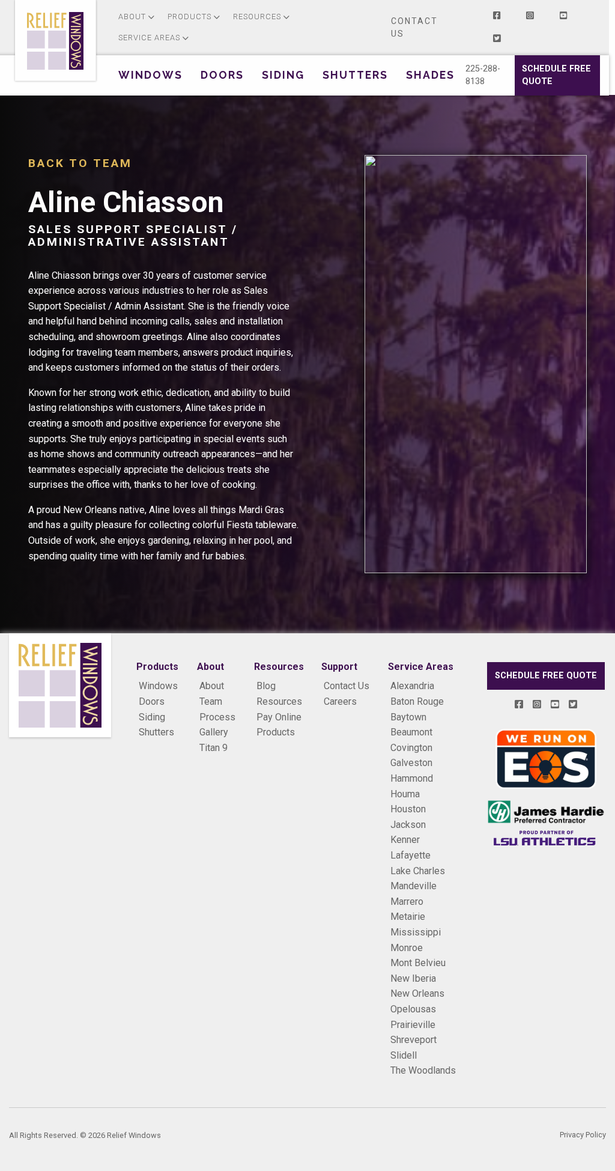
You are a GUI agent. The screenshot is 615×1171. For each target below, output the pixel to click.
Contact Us (414, 27)
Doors (152, 701)
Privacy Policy (583, 1134)
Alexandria (412, 686)
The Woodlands (423, 1070)
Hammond (411, 778)
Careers (340, 701)
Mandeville (413, 886)
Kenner (405, 839)
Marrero (406, 901)
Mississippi (415, 932)
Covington (411, 747)
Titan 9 (213, 747)
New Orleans (417, 993)
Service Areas (420, 667)
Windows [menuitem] (150, 74)
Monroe (406, 948)
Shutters (156, 732)
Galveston (411, 762)
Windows (158, 686)
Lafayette (410, 855)
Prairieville (412, 1024)
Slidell (403, 1055)
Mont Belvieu (418, 963)
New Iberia (413, 978)
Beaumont (411, 732)
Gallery (213, 732)
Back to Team (80, 163)
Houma (405, 794)
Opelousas (413, 1009)
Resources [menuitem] (257, 16)
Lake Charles (417, 871)
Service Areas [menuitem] (149, 37)
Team (210, 701)
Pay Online (278, 717)
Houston (408, 809)
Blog (266, 686)
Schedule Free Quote (556, 75)
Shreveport (413, 1039)
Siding (152, 717)
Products (275, 732)
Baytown (408, 717)
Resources (279, 701)
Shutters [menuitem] (355, 74)
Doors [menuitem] (222, 74)
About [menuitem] (132, 16)
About (211, 686)
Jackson (408, 824)
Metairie (407, 916)
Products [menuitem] (189, 16)
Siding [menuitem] (283, 74)
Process (217, 717)
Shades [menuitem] (430, 74)
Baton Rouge (417, 701)
